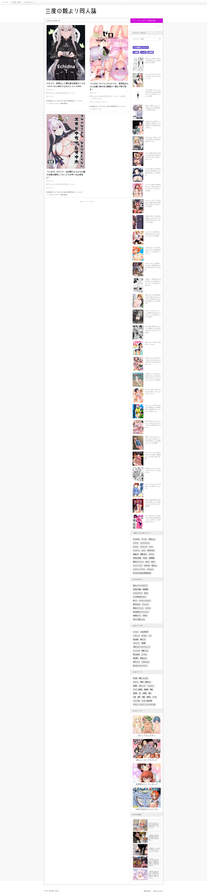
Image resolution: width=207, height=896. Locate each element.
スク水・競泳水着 (147, 701)
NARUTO (147, 565)
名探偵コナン (137, 615)
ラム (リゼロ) (95, 102)
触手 (149, 693)
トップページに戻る (88, 201)
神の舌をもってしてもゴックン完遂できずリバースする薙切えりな (153, 470)
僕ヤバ (153, 562)
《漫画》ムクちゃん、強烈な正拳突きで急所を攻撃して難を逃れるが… (153, 862)
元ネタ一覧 (5, 2)
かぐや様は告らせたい (139, 597)
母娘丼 (135, 685)
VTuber (145, 558)
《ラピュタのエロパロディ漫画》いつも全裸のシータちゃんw (153, 486)
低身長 (135, 693)
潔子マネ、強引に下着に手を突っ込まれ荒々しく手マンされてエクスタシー (153, 391)
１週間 (135, 52)
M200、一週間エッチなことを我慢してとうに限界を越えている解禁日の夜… (153, 107)
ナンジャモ (136, 650)
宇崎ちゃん (152, 539)
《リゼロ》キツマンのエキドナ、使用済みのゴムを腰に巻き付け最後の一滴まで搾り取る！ (108, 86)
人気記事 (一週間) (16, 2)
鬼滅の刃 (135, 554)
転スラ (135, 600)
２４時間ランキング (140, 47)
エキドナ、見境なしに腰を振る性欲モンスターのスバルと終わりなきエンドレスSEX (65, 84)
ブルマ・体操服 (137, 689)
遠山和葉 (135, 639)
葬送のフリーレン (138, 562)
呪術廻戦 (151, 558)
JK (140, 693)
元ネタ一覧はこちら (139, 619)
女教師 (145, 693)
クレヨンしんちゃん (145, 600)
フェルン (135, 632)
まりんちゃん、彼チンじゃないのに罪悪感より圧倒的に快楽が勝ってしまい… (153, 139)
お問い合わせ (147, 890)
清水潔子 (135, 658)
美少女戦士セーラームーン (141, 612)
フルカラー (150, 685)
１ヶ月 (143, 52)
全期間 (150, 52)
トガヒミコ (136, 635)
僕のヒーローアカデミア (140, 585)
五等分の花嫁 (137, 558)
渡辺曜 (143, 643)
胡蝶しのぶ (145, 650)
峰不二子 (142, 639)
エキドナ (51, 96)
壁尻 (139, 697)
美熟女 (149, 697)
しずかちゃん (145, 662)
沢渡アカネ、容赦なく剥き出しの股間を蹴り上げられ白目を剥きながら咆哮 (153, 60)
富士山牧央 (136, 654)
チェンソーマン (137, 565)
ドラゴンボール (144, 543)
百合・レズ (142, 685)
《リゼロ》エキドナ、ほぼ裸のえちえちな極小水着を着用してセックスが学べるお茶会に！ (65, 175)
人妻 (134, 697)
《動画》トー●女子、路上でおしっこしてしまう (154, 849)
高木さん (154, 565)
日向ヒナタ (136, 662)
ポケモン (135, 547)
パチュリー (136, 643)
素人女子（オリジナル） (140, 665)
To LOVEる (136, 539)
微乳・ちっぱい (143, 678)
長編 (151, 689)
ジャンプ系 (136, 701)
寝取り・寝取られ (145, 682)
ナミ (150, 635)
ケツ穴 (154, 697)
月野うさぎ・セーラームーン (141, 647)
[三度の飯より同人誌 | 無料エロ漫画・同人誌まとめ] (74, 11)
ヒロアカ (151, 554)
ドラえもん (150, 569)
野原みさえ (143, 658)
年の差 (135, 678)
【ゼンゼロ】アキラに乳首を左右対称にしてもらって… (153, 825)
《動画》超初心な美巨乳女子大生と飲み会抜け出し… (153, 837)
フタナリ (135, 682)
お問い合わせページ (29, 2)
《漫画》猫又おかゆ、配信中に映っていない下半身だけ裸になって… (153, 874)
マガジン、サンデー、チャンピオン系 (144, 704)
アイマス (144, 539)
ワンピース (136, 550)
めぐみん (144, 635)
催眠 (143, 697)
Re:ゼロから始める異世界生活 (142, 573)
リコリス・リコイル (139, 569)
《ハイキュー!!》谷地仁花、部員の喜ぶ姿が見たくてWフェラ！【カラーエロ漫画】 (152, 233)
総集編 (146, 689)
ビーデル (144, 654)
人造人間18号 (144, 632)
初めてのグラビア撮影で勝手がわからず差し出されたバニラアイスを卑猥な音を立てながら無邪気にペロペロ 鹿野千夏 (153, 299)
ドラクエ (135, 543)
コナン (151, 547)
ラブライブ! (143, 547)
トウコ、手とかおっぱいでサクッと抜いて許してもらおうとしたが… (153, 76)
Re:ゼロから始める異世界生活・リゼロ (61, 93)
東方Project (150, 550)
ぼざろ (147, 562)
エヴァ (143, 550)
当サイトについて (158, 890)
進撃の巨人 (143, 554)
